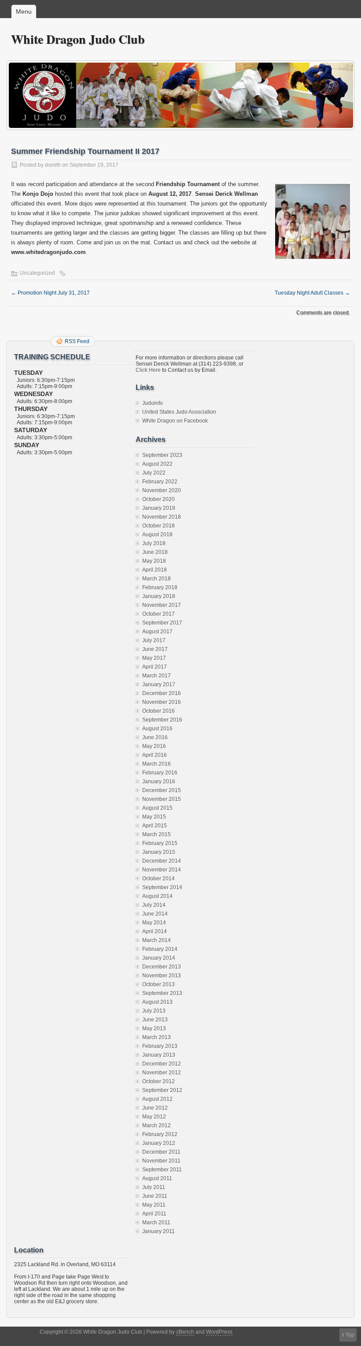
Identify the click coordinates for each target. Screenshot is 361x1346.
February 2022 (159, 482)
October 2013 (158, 984)
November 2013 (161, 975)
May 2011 (154, 1205)
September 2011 (162, 1170)
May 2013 (154, 1028)
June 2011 (154, 1196)
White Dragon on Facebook (175, 421)
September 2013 (162, 993)
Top (350, 1335)
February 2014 (159, 949)
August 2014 (157, 896)
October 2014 (158, 878)
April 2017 (154, 667)
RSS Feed (77, 341)
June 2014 (155, 914)
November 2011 (161, 1161)
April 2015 (154, 826)
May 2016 (154, 746)
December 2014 (161, 861)
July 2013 (154, 1011)
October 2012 (158, 1081)
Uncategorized (37, 273)
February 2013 (159, 1046)
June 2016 (155, 737)
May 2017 (154, 658)
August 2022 (157, 464)
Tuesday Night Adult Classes (312, 293)
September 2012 (162, 1090)
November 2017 (161, 605)
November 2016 (161, 702)
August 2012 (157, 1099)
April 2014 (154, 931)
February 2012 (159, 1134)
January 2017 (158, 684)
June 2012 (155, 1108)
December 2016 (161, 693)
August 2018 (157, 534)
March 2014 (156, 940)
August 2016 (157, 728)
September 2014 (162, 887)
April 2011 (154, 1214)
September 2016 (162, 720)
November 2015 (161, 799)
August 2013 (157, 1002)
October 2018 (158, 526)
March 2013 (156, 1037)
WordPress (219, 1332)
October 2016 (158, 711)
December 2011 (161, 1152)
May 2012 (154, 1117)
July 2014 (154, 905)
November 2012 (161, 1072)
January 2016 (158, 781)
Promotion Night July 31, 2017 (50, 293)
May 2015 (154, 817)
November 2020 (161, 490)
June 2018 (155, 552)
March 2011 (156, 1222)
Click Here (148, 370)
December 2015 (161, 790)
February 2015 (159, 843)
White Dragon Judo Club (78, 39)
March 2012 (156, 1125)
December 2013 (161, 967)
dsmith (53, 165)
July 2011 (153, 1187)
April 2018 (154, 570)
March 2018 (156, 579)
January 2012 (158, 1143)
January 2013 (158, 1055)
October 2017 (158, 614)
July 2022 (154, 473)
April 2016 (154, 755)
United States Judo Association (179, 412)
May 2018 (154, 561)
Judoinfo (152, 403)
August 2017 (157, 631)
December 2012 (161, 1064)
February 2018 (159, 587)
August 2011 (157, 1178)
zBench (185, 1332)
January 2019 (158, 508)
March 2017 (156, 676)
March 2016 (156, 764)
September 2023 (162, 455)
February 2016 (159, 773)
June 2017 (155, 649)
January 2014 (158, 958)
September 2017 (162, 623)
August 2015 (157, 808)
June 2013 (155, 1020)
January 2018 (158, 596)
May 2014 (154, 923)
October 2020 (158, 499)
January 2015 (158, 852)
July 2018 (154, 543)
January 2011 (158, 1231)
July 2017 (154, 640)
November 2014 (161, 870)
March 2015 (156, 834)
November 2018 (161, 517)
